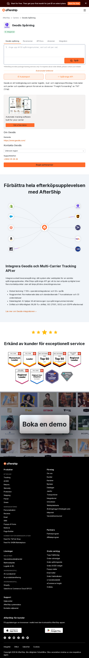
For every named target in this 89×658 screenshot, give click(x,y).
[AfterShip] (10, 10)
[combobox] (44, 151)
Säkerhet (26, 647)
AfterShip (6, 18)
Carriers (16, 18)
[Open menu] (85, 10)
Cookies (36, 647)
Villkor (16, 647)
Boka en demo (44, 424)
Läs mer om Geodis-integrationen (21, 311)
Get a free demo (20, 125)
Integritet (7, 647)
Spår (76, 60)
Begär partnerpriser (44, 165)
